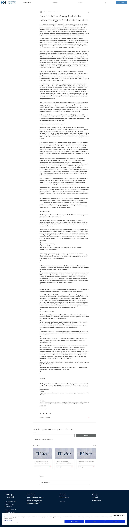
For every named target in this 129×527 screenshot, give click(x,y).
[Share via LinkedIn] (47, 413)
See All (94, 445)
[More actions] (88, 12)
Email (34, 432)
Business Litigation (44, 408)
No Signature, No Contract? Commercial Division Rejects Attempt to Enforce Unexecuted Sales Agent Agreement (42, 462)
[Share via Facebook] (40, 413)
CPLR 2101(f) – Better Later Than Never (86, 462)
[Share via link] (50, 413)
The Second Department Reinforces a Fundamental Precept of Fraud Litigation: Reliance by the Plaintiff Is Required (64, 462)
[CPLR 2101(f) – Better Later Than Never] (86, 453)
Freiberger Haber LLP (10, 495)
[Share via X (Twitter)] (43, 413)
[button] (54, 2)
